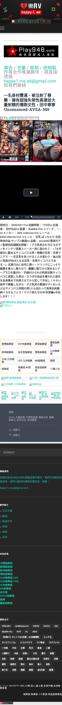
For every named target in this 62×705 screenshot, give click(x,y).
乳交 (31, 648)
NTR (19, 632)
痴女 (31, 664)
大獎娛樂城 (6, 563)
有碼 (4, 526)
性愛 (12, 659)
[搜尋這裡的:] (31, 452)
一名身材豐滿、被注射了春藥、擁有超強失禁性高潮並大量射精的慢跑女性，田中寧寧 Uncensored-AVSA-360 (29, 102)
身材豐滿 (32, 420)
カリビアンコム (9, 642)
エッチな (48, 637)
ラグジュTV (54, 642)
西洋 (4, 537)
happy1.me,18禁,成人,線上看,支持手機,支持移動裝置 (30, 686)
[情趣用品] (35, 384)
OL (26, 632)
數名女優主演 (33, 659)
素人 (39, 664)
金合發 (3, 592)
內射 (16, 653)
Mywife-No (7, 632)
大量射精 (20, 417)
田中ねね (21, 420)
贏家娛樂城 (6, 603)
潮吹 (4, 664)
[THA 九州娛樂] (15, 397)
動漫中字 (7, 521)
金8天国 (41, 670)
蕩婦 (23, 670)
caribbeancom (21, 626)
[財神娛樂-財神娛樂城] (56, 397)
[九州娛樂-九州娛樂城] (13, 384)
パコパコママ (26, 642)
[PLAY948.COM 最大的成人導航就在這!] (31, 55)
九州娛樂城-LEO (9, 577)
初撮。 (26, 653)
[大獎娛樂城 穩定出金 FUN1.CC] (31, 21)
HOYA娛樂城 (7, 595)
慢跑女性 (43, 417)
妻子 (43, 653)
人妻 (48, 648)
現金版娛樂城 (55, 694)
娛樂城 (26, 694)
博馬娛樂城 (6, 574)
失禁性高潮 (32, 417)
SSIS (34, 632)
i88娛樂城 (5, 588)
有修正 (46, 659)
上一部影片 (14, 430)
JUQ (56, 626)
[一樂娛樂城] (6, 305)
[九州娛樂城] (24, 399)
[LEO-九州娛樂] (33, 398)
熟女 (23, 664)
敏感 (21, 659)
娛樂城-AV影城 (39, 694)
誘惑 (31, 670)
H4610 (46, 626)
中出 (14, 648)
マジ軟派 (40, 642)
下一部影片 (14, 435)
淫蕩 (56, 659)
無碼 (11, 412)
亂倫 (39, 648)
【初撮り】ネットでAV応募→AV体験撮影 (20, 637)
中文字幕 (7, 510)
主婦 (23, 648)
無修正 (12, 420)
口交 (35, 653)
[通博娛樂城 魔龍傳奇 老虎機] (18, 302)
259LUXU (6, 626)
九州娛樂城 (6, 585)
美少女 (5, 670)
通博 (2, 599)
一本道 (5, 648)
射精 (52, 653)
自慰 (14, 670)
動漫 (4, 516)
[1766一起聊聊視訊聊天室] (44, 378)
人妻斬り (6, 653)
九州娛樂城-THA (9, 581)
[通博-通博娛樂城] (11, 378)
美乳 (48, 664)
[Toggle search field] (60, 28)
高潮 (51, 670)
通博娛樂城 (6, 566)
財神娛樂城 (6, 570)
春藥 (51, 417)
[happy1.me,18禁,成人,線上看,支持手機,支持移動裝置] (31, 9)
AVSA (11, 417)
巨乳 (4, 659)
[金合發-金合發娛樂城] (44, 399)
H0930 (36, 626)
